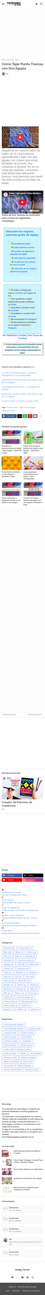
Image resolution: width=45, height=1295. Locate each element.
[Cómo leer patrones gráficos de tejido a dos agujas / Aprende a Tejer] (33, 437)
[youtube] (22, 1277)
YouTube (15, 310)
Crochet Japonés (9, 1037)
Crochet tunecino (26, 1045)
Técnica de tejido (32, 1070)
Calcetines (8, 960)
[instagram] (33, 1277)
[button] (3, 4)
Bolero (32, 952)
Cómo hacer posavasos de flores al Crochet (20, 933)
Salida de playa (10, 1005)
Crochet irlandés (9, 1045)
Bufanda (30, 956)
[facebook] (12, 1277)
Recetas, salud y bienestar (13, 915)
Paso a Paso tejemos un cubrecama (28, 1169)
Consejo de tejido (34, 1029)
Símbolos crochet (10, 1057)
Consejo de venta (9, 1033)
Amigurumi (9, 948)
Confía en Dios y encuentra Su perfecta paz (20, 910)
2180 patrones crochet (24, 247)
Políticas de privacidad (30, 1291)
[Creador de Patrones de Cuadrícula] (22, 788)
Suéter (26, 1005)
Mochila (34, 985)
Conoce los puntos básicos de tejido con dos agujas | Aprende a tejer (33, 501)
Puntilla (8, 997)
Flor (18, 977)
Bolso (7, 956)
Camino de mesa (26, 960)
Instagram (32, 319)
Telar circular (28, 1061)
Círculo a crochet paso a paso (14, 895)
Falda (7, 977)
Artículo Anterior (10, 714)
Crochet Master (26, 1037)
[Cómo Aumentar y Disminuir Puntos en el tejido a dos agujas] (12, 489)
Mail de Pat (24, 981)
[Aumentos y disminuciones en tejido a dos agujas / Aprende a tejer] (12, 437)
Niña (34, 989)
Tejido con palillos (8, 410)
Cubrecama (23, 968)
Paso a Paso (7, 931)
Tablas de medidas (28, 1057)
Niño (6, 993)
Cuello (7, 972)
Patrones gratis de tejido (27, 1287)
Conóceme (16, 1291)
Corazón (8, 968)
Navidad (21, 989)
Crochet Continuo (27, 1033)
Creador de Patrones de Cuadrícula (17, 804)
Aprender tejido (13, 60)
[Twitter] (19, 416)
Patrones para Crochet (11, 892)
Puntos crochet (10, 1001)
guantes (35, 1009)
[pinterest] (28, 1277)
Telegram (12, 328)
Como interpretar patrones (13, 1029)
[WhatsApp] (24, 416)
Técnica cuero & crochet (12, 1070)
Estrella (33, 972)
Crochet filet (26, 1041)
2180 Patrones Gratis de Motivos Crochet (27, 1152)
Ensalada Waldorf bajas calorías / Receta (19, 918)
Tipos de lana (8, 1066)
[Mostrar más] (40, 416)
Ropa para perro (28, 1001)
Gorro (29, 977)
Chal (21, 964)
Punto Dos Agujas (25, 997)
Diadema (20, 972)
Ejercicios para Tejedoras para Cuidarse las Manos (26, 1188)
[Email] (35, 416)
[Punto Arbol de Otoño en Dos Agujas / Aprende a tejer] (12, 463)
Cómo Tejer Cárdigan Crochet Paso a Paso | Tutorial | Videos (28, 1161)
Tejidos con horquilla (11, 1061)
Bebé (7, 952)
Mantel (21, 985)
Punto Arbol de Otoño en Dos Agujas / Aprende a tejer (11, 474)
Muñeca (7, 989)
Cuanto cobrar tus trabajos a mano (16, 1049)
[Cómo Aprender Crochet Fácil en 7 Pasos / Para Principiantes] (33, 463)
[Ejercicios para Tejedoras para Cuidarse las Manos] (7, 1189)
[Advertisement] (22, 32)
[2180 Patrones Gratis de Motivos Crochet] (7, 1153)
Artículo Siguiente (34, 714)
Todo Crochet (7, 900)
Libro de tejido (35, 1053)
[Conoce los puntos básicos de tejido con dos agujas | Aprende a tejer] (33, 489)
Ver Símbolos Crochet (15, 335)
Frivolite (23, 1053)
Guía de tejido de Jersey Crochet (15, 903)
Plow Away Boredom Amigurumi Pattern (19, 925)
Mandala (8, 985)
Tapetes (8, 1009)
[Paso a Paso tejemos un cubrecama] (7, 1171)
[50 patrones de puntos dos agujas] (7, 1180)
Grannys (8, 981)
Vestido (22, 1009)
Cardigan (8, 964)
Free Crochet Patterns (11, 923)
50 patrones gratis (22, 244)
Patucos (19, 993)
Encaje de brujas (9, 1053)
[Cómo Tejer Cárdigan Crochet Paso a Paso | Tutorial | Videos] (7, 1162)
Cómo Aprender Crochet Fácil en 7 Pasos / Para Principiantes (30, 475)
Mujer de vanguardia (11, 908)
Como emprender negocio (13, 1024)
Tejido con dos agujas (27, 407)
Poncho (32, 993)
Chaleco (33, 964)
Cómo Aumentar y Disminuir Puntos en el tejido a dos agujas (11, 500)
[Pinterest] (30, 416)
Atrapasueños (25, 948)
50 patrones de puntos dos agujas (28, 1178)
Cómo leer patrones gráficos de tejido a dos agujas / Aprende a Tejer (33, 449)
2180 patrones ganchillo (25, 258)
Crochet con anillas (10, 1041)
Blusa (19, 952)
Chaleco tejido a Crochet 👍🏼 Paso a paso (20, 401)
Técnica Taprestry (24, 1066)
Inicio (4, 60)
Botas (18, 956)
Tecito (13, 305)
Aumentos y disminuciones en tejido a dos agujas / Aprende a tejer (12, 449)
